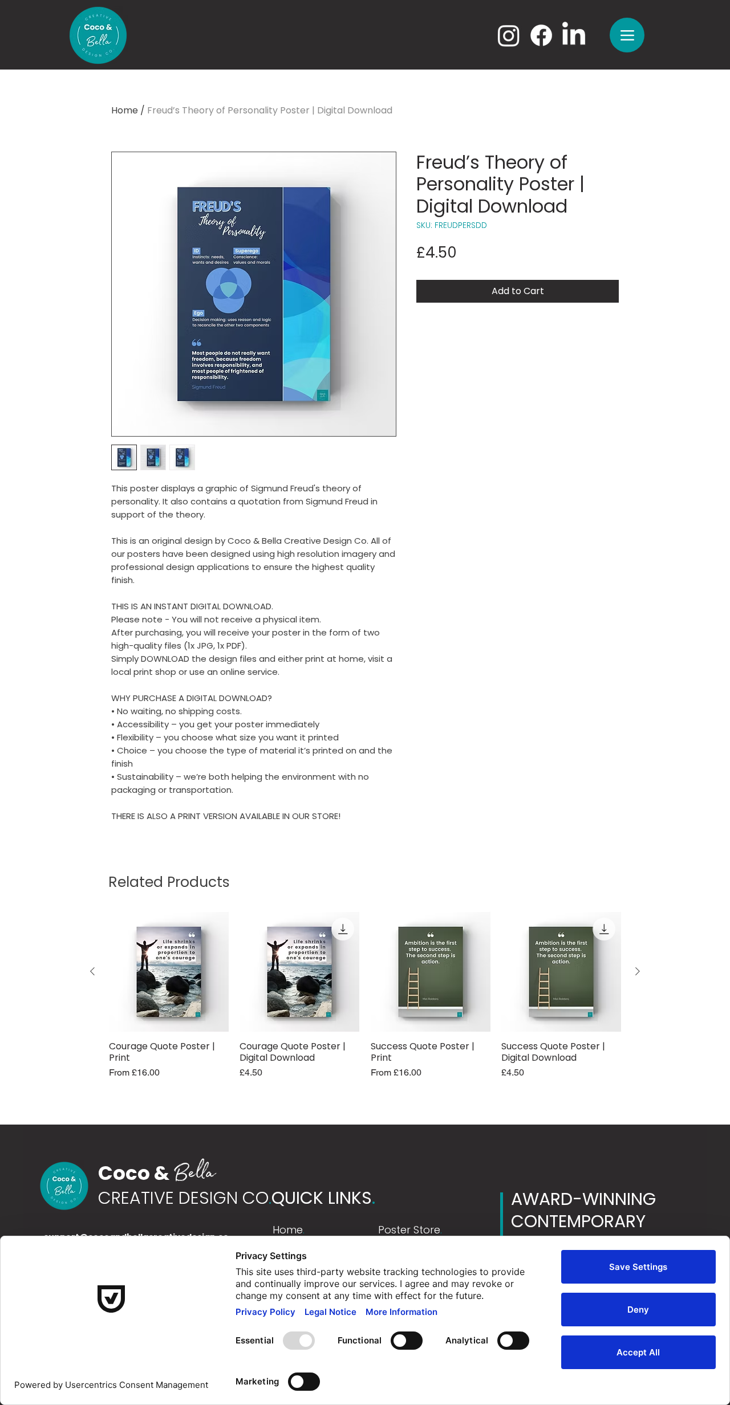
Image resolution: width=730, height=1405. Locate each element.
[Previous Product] (92, 971)
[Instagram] (508, 35)
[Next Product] (637, 971)
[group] (365, 1001)
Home (124, 110)
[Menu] (627, 35)
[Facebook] (541, 35)
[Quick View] (169, 972)
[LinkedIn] (573, 35)
